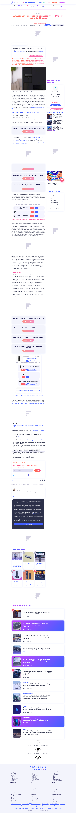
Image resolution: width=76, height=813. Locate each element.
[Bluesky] (46, 769)
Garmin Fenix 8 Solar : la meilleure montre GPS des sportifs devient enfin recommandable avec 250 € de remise (28, 450)
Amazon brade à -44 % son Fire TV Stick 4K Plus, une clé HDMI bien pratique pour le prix (40, 583)
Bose (54, 785)
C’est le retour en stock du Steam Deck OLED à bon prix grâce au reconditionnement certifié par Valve (58, 122)
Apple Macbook (56, 774)
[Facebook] (35, 769)
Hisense (33, 784)
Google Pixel (13, 774)
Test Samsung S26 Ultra (49, 806)
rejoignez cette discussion (24, 436)
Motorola (13, 776)
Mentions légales (19, 808)
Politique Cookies (40, 808)
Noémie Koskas (20, 489)
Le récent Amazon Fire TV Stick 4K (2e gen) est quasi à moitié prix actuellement (28, 583)
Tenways (54, 800)
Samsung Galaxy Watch (15, 800)
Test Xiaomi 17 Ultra (54, 803)
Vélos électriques (56, 794)
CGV (60, 808)
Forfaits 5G (52, 196)
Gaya (54, 797)
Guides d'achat (26, 657)
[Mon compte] (20, 2)
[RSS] (37, 769)
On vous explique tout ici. (38, 430)
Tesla (12, 791)
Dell (54, 775)
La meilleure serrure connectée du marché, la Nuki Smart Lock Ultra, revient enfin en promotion (29, 446)
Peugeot (12, 789)
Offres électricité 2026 (54, 208)
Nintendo (34, 777)
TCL (32, 790)
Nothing (54, 788)
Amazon (15, 484)
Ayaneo (33, 774)
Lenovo (54, 776)
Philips (33, 787)
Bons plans (54, 2)
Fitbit (12, 797)
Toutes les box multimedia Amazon (25, 390)
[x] (13, 496)
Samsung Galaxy (14, 778)
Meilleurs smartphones (54, 198)
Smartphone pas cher (54, 202)
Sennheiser (55, 790)
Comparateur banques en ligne (28, 806)
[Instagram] (32, 769)
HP (53, 778)
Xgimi (33, 791)
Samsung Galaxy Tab (36, 799)
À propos (27, 808)
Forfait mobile (61, 2)
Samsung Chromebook (57, 780)
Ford (12, 787)
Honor (54, 777)
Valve (33, 780)
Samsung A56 (53, 195)
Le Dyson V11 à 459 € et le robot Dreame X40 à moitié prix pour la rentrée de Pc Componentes (17, 564)
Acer (54, 773)
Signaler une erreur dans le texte (19, 480)
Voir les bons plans (36, 55)
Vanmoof (55, 801)
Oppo (12, 777)
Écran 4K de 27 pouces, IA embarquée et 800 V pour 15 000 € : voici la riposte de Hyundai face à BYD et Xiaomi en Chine (37, 732)
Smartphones (13, 772)
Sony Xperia (13, 779)
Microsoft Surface (56, 779)
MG (11, 788)
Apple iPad (34, 795)
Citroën (12, 786)
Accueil (13, 11)
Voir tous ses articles (37, 496)
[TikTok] (44, 769)
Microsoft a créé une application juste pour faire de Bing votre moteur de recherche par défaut (37, 708)
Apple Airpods (55, 784)
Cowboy (54, 795)
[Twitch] (41, 769)
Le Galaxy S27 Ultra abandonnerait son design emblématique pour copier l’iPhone (37, 684)
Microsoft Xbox (35, 776)
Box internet (52, 206)
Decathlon (55, 796)
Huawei (12, 775)
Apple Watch (13, 796)
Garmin (12, 798)
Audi (12, 784)
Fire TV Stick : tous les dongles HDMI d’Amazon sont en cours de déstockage (28, 565)
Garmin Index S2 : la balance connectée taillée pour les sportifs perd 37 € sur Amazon (57, 116)
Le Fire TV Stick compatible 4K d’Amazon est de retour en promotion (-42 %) (17, 583)
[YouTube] (39, 769)
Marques (35, 484)
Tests (44, 2)
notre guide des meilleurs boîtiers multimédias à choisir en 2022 (28, 403)
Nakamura (55, 799)
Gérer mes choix (28, 526)
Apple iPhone (13, 773)
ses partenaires (22, 517)
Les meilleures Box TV (22, 388)
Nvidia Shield (34, 778)
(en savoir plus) (36, 513)
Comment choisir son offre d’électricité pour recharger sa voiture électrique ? (36, 649)
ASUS (33, 773)
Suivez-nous (47, 25)
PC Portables (55, 772)
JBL (53, 787)
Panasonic (34, 786)
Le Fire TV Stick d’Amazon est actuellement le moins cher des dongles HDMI (39, 565)
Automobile (13, 782)
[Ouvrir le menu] (12, 2)
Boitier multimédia (25, 484)
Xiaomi (12, 780)
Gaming (33, 772)
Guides (48, 2)
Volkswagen (13, 792)
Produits (42, 484)
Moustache (55, 798)
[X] (30, 769)
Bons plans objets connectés (27, 11)
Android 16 (63, 803)
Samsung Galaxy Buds (57, 789)
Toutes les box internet (56, 109)
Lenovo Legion (35, 775)
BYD (12, 785)
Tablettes (33, 794)
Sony (33, 789)
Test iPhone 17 (45, 803)
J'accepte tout (29, 524)
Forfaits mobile (53, 200)
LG (32, 785)
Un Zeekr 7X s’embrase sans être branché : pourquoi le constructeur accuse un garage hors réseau (36, 637)
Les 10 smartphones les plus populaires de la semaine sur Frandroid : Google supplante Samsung (36, 720)
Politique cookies (19, 521)
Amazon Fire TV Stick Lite (18, 201)
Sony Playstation (35, 779)
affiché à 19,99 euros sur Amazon (25, 124)
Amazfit (12, 795)
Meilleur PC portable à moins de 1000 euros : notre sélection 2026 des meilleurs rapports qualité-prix (36, 660)
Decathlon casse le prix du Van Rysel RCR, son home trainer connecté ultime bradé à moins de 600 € (28, 456)
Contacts (33, 808)
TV (31, 782)
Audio (53, 782)
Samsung (34, 788)
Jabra (54, 786)
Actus (40, 2)
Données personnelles (51, 808)
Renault (12, 790)
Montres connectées (15, 794)
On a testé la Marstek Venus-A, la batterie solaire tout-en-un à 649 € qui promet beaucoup (35, 625)
